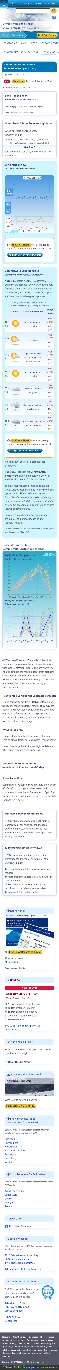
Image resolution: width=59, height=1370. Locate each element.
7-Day (36, 52)
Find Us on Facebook (19, 1226)
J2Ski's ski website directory (22, 1255)
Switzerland (17, 35)
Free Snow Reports (25, 952)
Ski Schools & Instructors (22, 1263)
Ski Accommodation (18, 1259)
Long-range (48, 52)
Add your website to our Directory (23, 1269)
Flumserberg (11, 1142)
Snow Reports (41, 3)
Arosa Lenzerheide (15, 1191)
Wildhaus (9, 1162)
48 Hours (25, 52)
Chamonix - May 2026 (19, 1080)
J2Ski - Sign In (48, 35)
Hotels (33, 43)
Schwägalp (10, 1154)
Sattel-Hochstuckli (15, 1150)
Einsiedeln (10, 1139)
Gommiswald (10, 43)
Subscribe (18, 81)
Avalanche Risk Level (16, 832)
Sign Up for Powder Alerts (26, 254)
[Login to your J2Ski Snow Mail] (29, 930)
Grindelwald (11, 1194)
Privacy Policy (12, 1317)
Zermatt (9, 1206)
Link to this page (14, 1310)
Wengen (9, 1202)
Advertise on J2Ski (15, 1303)
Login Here (13, 962)
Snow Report (10, 52)
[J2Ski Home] (8, 9)
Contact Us (11, 1320)
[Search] (54, 10)
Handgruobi (11, 1146)
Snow (5, 35)
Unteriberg (10, 1158)
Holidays (45, 43)
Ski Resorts (26, 3)
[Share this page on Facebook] (54, 19)
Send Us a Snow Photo (22, 1106)
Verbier (8, 1198)
